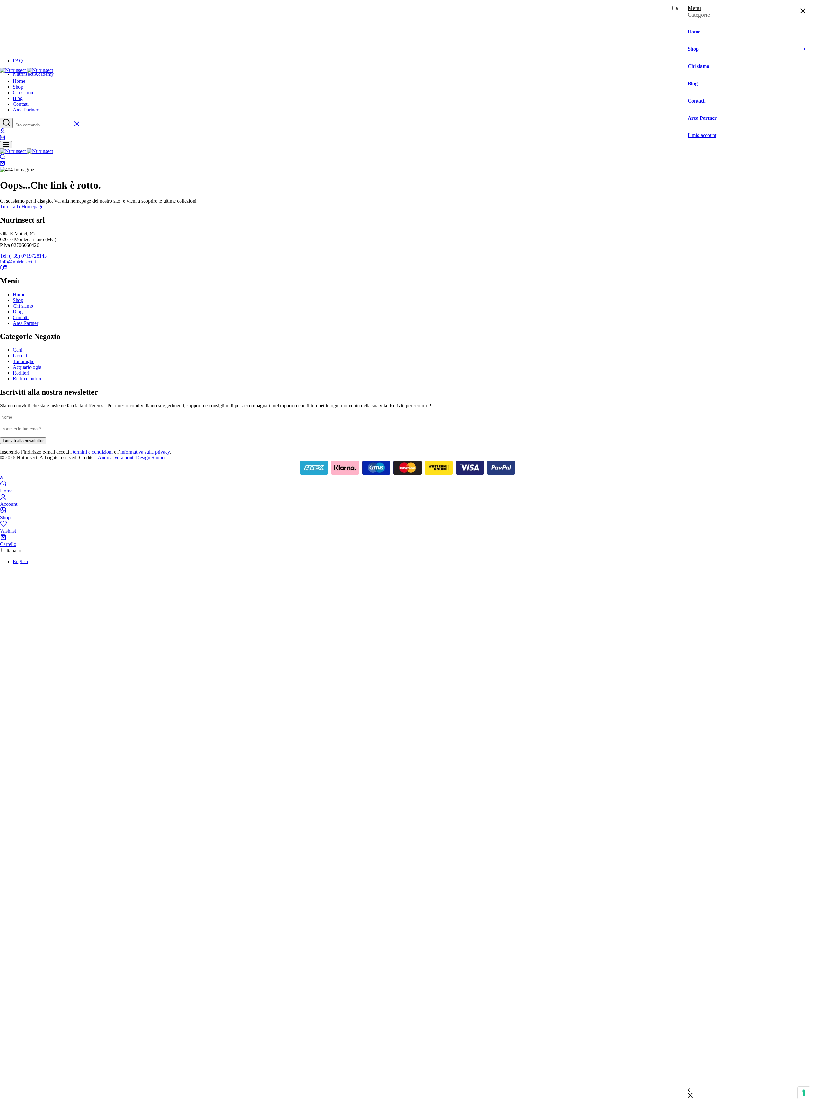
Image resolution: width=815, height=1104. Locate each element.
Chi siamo (23, 92)
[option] (414, 561)
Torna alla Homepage (21, 206)
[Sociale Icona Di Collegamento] (1, 267)
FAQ (18, 60)
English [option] (20, 561)
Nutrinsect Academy (33, 74)
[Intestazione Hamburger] (6, 144)
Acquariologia (27, 367)
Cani (17, 350)
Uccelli (20, 355)
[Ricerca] (6, 123)
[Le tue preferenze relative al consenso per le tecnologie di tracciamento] (804, 1093)
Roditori (21, 373)
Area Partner (25, 109)
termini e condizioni (93, 452)
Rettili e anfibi (27, 378)
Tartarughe (23, 361)
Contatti (21, 104)
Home (19, 81)
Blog (18, 98)
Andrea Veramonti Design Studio (131, 457)
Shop (18, 87)
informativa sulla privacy (145, 452)
